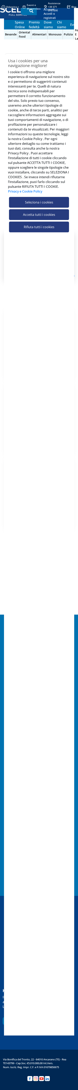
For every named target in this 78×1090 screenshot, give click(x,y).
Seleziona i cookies (39, 202)
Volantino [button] (11, 7)
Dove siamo (48, 24)
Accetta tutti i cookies (39, 214)
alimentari (39, 34)
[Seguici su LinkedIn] (47, 1078)
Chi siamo (61, 24)
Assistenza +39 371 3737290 (54, 7)
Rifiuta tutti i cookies (39, 227)
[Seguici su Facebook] (29, 1078)
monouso (55, 34)
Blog (73, 7)
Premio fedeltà (34, 24)
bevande (11, 34)
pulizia (68, 34)
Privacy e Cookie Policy (25, 191)
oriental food (24, 34)
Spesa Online (20, 24)
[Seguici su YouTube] (41, 1078)
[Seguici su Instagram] (35, 1078)
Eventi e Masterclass (34, 6)
